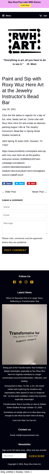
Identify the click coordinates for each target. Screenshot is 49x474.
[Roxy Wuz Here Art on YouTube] (31, 282)
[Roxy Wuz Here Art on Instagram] (25, 282)
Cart (45, 15)
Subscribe (37, 456)
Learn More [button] (25, 5)
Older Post (10, 191)
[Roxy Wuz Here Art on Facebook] (14, 282)
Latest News (24, 292)
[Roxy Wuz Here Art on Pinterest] (20, 282)
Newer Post (38, 191)
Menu (8, 16)
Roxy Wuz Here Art (32, 464)
